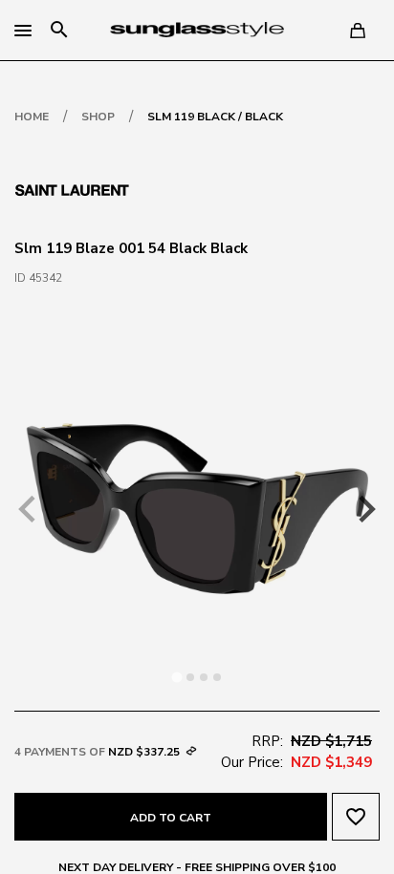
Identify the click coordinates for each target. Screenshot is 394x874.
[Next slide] (365, 509)
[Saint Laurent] (71, 188)
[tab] (176, 676)
